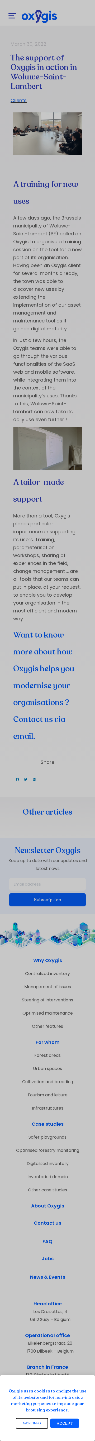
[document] (47, 720)
